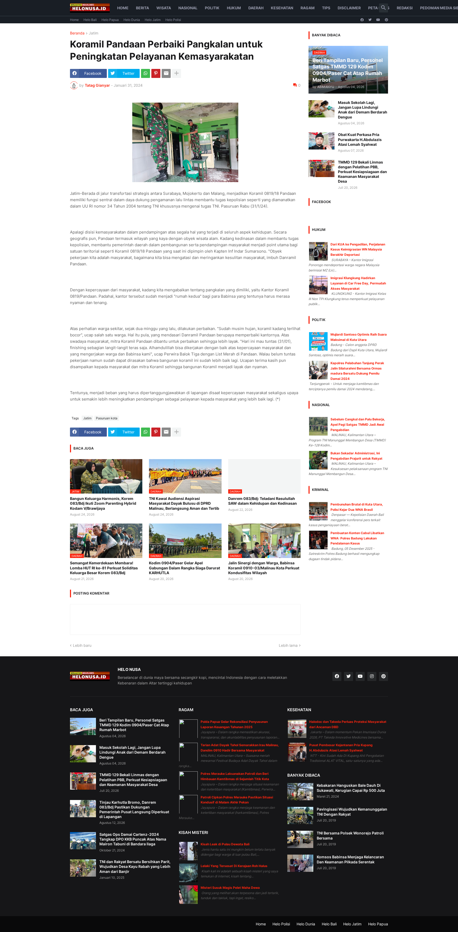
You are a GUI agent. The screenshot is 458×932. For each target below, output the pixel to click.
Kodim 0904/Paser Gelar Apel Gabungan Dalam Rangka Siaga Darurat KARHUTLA (184, 568)
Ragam (308, 8)
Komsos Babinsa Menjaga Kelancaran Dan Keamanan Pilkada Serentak (350, 859)
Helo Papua (110, 20)
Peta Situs (378, 8)
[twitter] (370, 20)
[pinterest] (386, 20)
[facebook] (362, 20)
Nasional (187, 8)
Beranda (77, 33)
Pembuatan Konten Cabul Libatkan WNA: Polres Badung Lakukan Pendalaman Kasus (357, 538)
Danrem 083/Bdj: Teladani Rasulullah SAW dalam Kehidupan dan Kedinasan (262, 500)
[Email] (166, 73)
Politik (212, 8)
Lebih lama (288, 645)
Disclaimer (349, 8)
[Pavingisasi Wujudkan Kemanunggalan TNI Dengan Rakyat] (300, 815)
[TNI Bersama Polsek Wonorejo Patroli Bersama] (300, 839)
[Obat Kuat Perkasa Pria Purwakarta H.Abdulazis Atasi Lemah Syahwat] (321, 141)
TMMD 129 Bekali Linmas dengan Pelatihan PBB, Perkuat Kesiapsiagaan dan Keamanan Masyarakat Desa (362, 172)
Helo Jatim (153, 20)
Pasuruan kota (106, 418)
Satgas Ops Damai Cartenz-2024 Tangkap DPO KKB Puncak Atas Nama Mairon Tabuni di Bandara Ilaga (132, 839)
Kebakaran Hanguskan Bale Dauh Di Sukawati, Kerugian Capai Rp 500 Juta (351, 787)
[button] (383, 7)
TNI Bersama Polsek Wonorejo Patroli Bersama (350, 835)
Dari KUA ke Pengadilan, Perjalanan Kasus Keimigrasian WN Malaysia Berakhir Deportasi (358, 249)
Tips (326, 8)
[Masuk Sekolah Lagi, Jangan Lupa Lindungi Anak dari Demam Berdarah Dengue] (321, 108)
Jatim (93, 33)
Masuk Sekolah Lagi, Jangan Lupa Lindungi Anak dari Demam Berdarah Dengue (362, 109)
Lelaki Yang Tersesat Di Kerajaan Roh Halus (234, 866)
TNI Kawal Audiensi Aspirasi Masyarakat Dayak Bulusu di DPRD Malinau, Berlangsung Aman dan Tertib (184, 503)
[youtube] (378, 20)
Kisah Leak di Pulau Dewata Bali (225, 844)
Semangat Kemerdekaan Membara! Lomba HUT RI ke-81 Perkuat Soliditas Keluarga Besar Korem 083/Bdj (104, 568)
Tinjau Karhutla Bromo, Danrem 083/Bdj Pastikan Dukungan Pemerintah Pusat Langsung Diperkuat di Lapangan (134, 809)
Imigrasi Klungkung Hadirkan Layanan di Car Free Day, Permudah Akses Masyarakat (358, 283)
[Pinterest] (155, 73)
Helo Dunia (132, 20)
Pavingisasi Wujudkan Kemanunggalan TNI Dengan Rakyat (352, 811)
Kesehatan (282, 8)
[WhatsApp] (145, 73)
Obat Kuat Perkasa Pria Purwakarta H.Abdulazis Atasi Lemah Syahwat (360, 139)
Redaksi (405, 8)
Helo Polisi (173, 20)
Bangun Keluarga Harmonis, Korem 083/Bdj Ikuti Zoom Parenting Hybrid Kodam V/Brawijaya (103, 503)
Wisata (163, 8)
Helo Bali (90, 20)
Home (123, 8)
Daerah (255, 8)
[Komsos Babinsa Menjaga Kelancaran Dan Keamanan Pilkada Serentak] (300, 863)
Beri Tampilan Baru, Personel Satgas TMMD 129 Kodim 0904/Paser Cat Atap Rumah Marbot (134, 725)
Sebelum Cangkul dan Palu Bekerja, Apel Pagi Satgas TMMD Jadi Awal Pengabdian (358, 424)
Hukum (234, 8)
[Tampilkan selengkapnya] (176, 73)
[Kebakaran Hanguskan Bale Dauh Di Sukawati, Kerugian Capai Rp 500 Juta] (300, 791)
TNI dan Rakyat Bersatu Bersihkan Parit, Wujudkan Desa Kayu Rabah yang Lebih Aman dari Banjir (134, 866)
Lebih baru (82, 645)
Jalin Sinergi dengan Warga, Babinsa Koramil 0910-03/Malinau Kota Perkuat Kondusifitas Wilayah (263, 568)
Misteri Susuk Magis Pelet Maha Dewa (230, 888)
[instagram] (371, 676)
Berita (142, 8)
